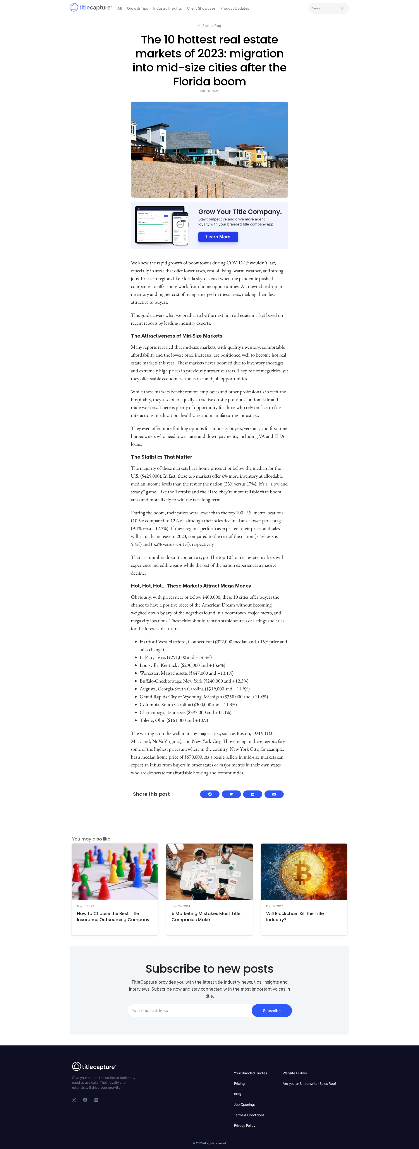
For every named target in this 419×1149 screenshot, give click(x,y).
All (119, 8)
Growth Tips (137, 8)
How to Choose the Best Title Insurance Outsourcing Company (113, 916)
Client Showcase (201, 8)
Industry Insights (167, 8)
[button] (209, 794)
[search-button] (341, 8)
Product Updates (234, 8)
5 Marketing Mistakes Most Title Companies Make (206, 916)
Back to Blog (212, 26)
